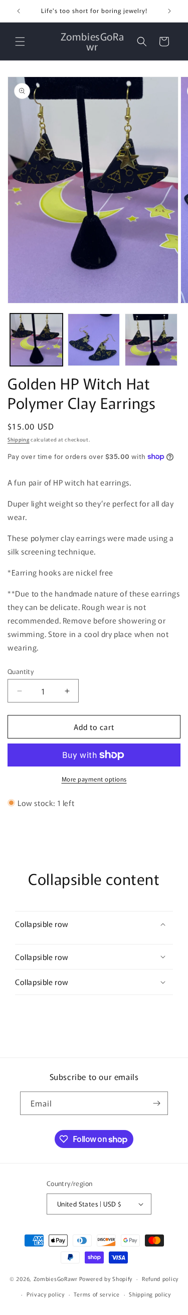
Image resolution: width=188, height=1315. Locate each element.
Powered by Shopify (106, 1278)
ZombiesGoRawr (56, 1278)
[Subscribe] (156, 1103)
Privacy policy (46, 1294)
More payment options (94, 778)
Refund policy (160, 1278)
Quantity (21, 671)
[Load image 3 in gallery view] (151, 340)
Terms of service (96, 1294)
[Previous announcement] (19, 11)
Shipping (19, 439)
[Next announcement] (169, 11)
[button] (20, 41)
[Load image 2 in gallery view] (94, 340)
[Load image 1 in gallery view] (36, 340)
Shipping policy (150, 1294)
